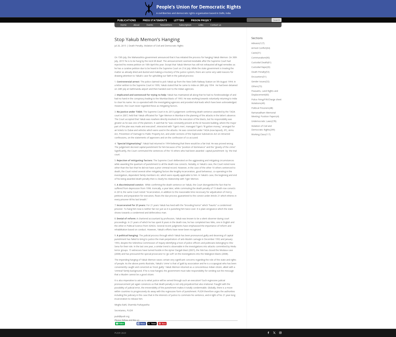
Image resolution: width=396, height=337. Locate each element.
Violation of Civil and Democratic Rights (163, 45)
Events (149, 25)
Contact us (215, 25)
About (136, 25)
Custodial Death (261, 62)
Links (200, 25)
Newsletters (166, 25)
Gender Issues (260, 81)
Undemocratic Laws (263, 121)
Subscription (185, 25)
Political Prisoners (262, 107)
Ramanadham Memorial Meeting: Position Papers (265, 114)
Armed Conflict (260, 48)
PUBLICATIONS (126, 20)
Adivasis (258, 43)
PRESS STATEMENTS (155, 20)
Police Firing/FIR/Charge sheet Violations (266, 101)
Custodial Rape (260, 67)
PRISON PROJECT (201, 20)
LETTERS (179, 20)
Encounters (259, 76)
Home (123, 25)
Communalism (260, 57)
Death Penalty (136, 45)
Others (256, 86)
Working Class (261, 134)
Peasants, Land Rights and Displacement (264, 92)
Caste (256, 52)
